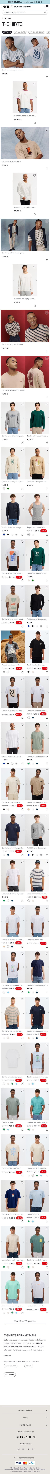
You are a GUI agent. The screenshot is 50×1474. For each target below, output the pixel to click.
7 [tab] (35, 495)
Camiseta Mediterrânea (11, 1168)
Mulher (18, 7)
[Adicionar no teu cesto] (47, 77)
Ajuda (25, 1418)
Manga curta (20, 32)
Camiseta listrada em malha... (38, 894)
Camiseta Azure (8, 1123)
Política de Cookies (26, 1469)
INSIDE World (25, 1425)
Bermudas (10, 1375)
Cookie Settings (39, 1469)
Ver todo (7, 32)
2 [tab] (16, 83)
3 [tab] (18, 83)
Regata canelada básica (36, 528)
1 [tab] (3, 37)
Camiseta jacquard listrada (12, 344)
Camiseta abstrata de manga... (14, 573)
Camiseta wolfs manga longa (13, 390)
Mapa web (36, 1471)
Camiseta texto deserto (11, 161)
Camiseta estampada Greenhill (14, 482)
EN (33, 1449)
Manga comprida (37, 32)
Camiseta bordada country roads (27, 116)
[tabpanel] (25, 97)
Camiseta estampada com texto (14, 940)
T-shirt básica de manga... (12, 528)
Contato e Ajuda (25, 1410)
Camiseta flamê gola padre (37, 756)
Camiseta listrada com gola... (13, 253)
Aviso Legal (27, 1471)
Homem (27, 7)
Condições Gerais (16, 1471)
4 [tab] (19, 83)
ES (23, 1449)
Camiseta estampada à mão (13, 70)
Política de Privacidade (11, 1469)
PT (28, 1449)
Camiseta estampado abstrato (14, 619)
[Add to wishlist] (47, 37)
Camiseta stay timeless (36, 665)
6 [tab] (22, 266)
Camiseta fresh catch (35, 1306)
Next (34, 97)
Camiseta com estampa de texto (15, 848)
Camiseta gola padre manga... (26, 207)
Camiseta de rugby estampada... (27, 299)
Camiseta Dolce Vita (35, 940)
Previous (15, 97)
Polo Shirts (11, 1366)
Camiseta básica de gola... (12, 1077)
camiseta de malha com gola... (14, 1260)
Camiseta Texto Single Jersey (14, 1214)
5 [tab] (20, 83)
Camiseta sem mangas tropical (14, 985)
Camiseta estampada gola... (13, 436)
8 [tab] (12, 632)
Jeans (28, 1366)
